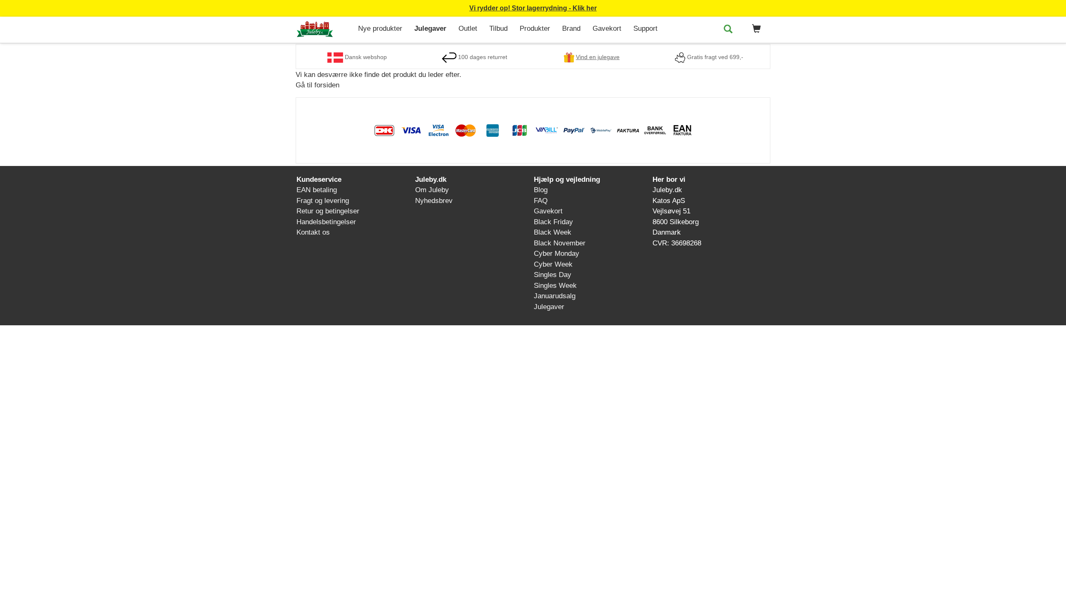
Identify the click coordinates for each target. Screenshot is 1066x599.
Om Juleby (432, 190)
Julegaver (430, 28)
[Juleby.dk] (324, 30)
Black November (559, 243)
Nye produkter (380, 28)
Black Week (552, 232)
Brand (571, 28)
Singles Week (555, 286)
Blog (541, 190)
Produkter (535, 28)
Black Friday (553, 222)
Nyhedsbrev (434, 201)
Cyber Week (553, 264)
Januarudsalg (554, 296)
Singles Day (552, 275)
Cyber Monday (556, 253)
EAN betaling (316, 190)
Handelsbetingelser (326, 222)
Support (645, 28)
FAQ (541, 201)
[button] (755, 29)
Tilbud (498, 28)
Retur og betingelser (327, 211)
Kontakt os (313, 232)
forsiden (326, 85)
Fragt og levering (322, 201)
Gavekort (607, 28)
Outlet (467, 28)
